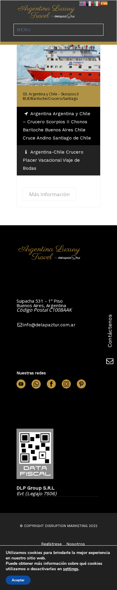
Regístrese (51, 543)
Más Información (58, 58)
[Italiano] (96, 3)
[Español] (104, 3)
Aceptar (18, 580)
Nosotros (75, 543)
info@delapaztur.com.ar (49, 325)
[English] (82, 3)
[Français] (89, 3)
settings (70, 569)
